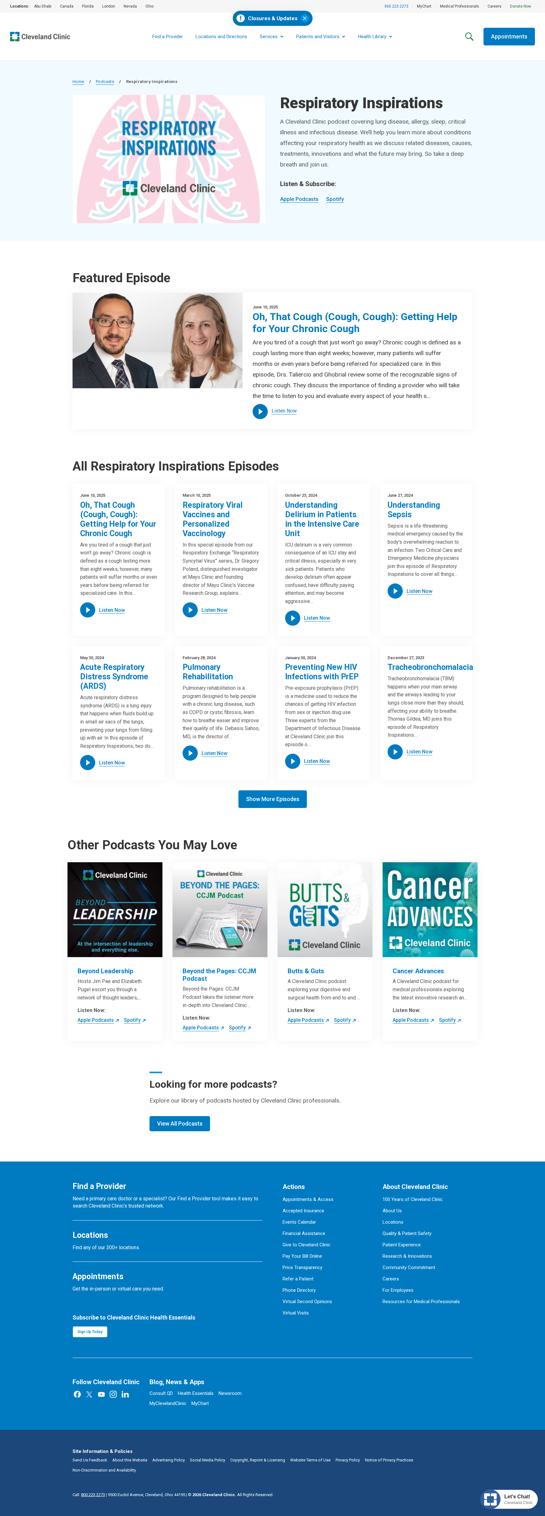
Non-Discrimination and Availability (104, 1470)
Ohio (149, 6)
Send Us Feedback (90, 1460)
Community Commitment (409, 1267)
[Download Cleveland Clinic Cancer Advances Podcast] (430, 909)
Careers (494, 6)
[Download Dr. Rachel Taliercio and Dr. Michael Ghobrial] (158, 340)
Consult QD (161, 1393)
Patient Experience (402, 1245)
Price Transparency (302, 1267)
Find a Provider (167, 36)
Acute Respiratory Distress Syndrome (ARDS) (114, 677)
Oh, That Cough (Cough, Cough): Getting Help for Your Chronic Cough (355, 323)
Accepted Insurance (303, 1211)
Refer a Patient (298, 1279)
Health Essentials (196, 1393)
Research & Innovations (407, 1256)
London (108, 6)
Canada (66, 6)
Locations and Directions (221, 36)
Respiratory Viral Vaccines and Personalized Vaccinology (213, 519)
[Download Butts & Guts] (325, 909)
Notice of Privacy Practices (389, 1460)
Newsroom (230, 1393)
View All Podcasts (179, 1123)
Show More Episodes (272, 799)
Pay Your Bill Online (302, 1256)
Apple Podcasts (299, 199)
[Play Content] (260, 411)
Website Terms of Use (310, 1460)
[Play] (87, 610)
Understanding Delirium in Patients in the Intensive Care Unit (322, 519)
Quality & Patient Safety (407, 1233)
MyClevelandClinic (167, 1403)
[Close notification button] (305, 18)
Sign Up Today (90, 1332)
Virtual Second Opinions (307, 1301)
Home (78, 81)
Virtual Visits (296, 1313)
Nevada (130, 6)
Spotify (335, 199)
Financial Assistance (304, 1233)
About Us (392, 1211)
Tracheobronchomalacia (430, 667)
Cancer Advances (418, 971)
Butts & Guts (306, 971)
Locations (393, 1222)
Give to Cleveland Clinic (307, 1245)
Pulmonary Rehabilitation (208, 672)
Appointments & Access (308, 1199)
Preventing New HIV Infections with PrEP (322, 672)
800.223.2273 (396, 6)
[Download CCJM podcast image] (220, 909)
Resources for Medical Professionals (421, 1301)
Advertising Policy (168, 1460)
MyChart (424, 6)
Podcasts (105, 81)
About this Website (129, 1460)
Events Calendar (299, 1222)
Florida (88, 6)
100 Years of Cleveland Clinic (413, 1199)
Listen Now (284, 411)
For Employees (398, 1290)
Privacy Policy (348, 1460)
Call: (89, 1494)
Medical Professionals (459, 6)
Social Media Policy (207, 1460)
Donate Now (520, 6)
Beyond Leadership (105, 971)
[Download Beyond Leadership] (114, 909)
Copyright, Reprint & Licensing (257, 1460)
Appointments (509, 36)
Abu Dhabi (42, 6)
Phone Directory (299, 1290)
